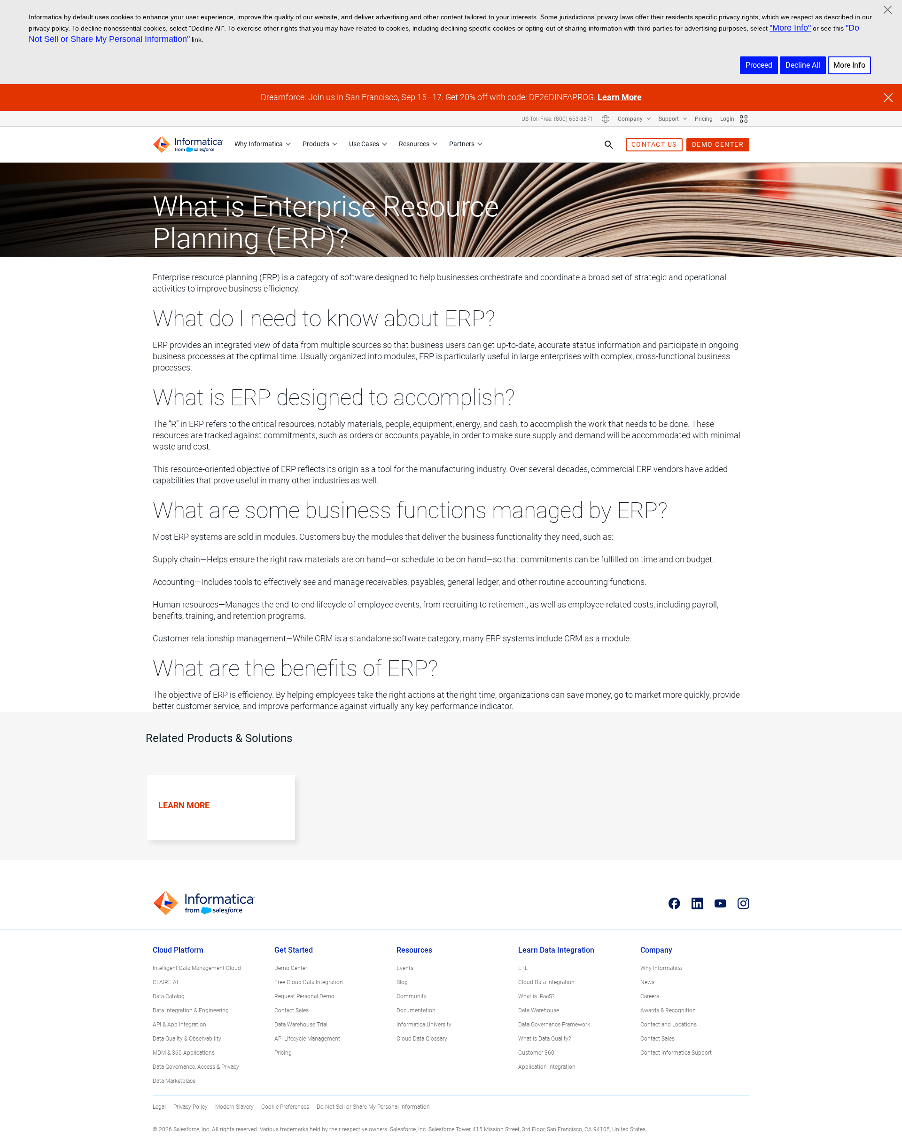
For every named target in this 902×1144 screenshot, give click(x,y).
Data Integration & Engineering (191, 1010)
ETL (523, 968)
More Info (849, 65)
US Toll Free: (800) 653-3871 (557, 119)
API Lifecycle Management (307, 1038)
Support (669, 119)
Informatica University (424, 1024)
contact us (654, 144)
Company (631, 119)
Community (412, 996)
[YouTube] (720, 903)
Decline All (802, 65)
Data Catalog (169, 996)
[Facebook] (674, 903)
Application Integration (546, 1067)
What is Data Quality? (544, 1038)
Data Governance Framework (554, 1024)
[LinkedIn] (697, 903)
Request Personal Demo (304, 996)
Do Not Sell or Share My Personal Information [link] (373, 1107)
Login (727, 119)
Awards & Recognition (668, 1010)
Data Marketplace (174, 1081)
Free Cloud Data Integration (308, 982)
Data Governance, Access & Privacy (196, 1067)
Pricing (704, 119)
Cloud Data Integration (546, 982)
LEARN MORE (184, 805)
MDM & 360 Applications (184, 1052)
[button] (217, 817)
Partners (461, 144)
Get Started (293, 950)
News (647, 982)
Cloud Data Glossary (422, 1038)
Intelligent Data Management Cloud (197, 968)
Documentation (416, 1010)
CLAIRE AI (165, 982)
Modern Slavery (234, 1107)
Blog (402, 982)
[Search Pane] (608, 144)
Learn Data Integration (556, 950)
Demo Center (290, 968)
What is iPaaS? (536, 996)
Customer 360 (536, 1052)
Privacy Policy (190, 1107)
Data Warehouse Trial (300, 1024)
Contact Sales (291, 1010)
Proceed (759, 65)
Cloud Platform (178, 950)
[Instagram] (743, 903)
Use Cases (364, 144)
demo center (718, 144)
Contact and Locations (668, 1024)
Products (316, 144)
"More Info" (790, 27)
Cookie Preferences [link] (285, 1107)
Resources (414, 144)
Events (405, 968)
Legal (159, 1107)
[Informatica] (188, 144)
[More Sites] (743, 119)
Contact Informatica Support (676, 1052)
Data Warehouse (538, 1010)
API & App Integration (179, 1024)
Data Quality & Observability (187, 1038)
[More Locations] (605, 119)
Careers (649, 996)
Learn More (620, 97)
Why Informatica (258, 144)
